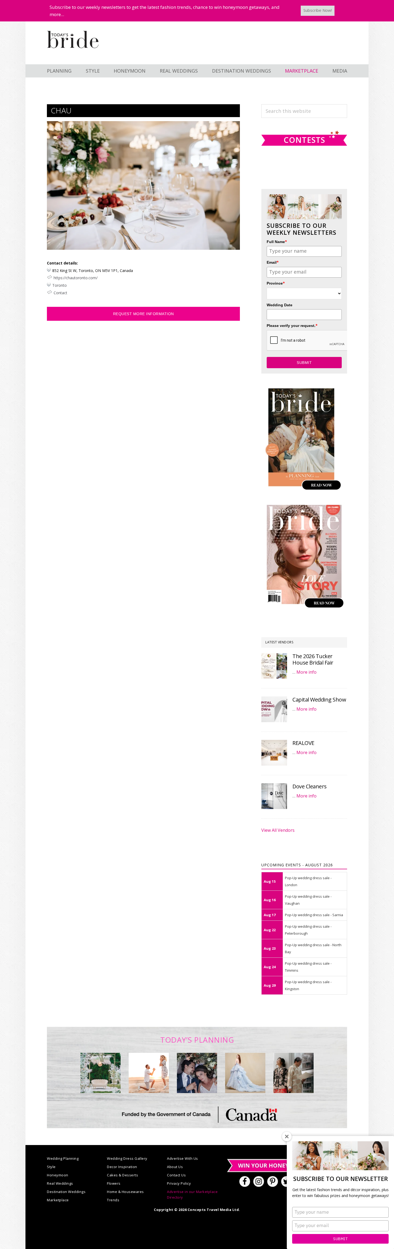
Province (276, 283)
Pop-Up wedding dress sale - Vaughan (308, 900)
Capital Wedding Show (319, 699)
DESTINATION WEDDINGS (241, 71)
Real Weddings (60, 1183)
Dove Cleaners (309, 786)
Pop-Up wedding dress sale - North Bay (313, 948)
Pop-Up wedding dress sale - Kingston (308, 985)
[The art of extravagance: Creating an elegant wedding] (100, 1073)
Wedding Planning (63, 1158)
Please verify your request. (292, 325)
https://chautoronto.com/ (76, 277)
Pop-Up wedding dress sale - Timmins (308, 967)
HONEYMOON (130, 71)
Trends (113, 1200)
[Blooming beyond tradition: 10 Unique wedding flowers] (197, 1073)
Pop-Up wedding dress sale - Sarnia (314, 914)
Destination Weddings (66, 1191)
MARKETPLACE (301, 71)
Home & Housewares (125, 1191)
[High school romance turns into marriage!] (293, 1073)
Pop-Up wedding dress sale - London (308, 881)
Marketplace (58, 1200)
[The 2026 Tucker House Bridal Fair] (274, 666)
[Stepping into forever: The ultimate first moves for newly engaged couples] (149, 1073)
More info (306, 672)
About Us (175, 1166)
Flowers (114, 1183)
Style (51, 1166)
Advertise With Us (182, 1158)
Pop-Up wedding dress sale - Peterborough (308, 930)
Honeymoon (57, 1175)
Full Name (277, 241)
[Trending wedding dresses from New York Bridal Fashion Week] (245, 1073)
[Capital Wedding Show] (274, 709)
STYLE (93, 71)
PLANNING (59, 71)
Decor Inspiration (122, 1166)
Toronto (59, 285)
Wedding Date (279, 305)
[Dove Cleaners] (274, 796)
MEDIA (339, 71)
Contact (60, 292)
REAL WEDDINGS (179, 71)
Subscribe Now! (317, 10)
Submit (340, 1238)
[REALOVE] (274, 753)
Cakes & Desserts (122, 1175)
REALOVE (303, 743)
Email (273, 262)
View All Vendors (278, 830)
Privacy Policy (179, 1183)
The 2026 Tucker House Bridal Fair (312, 659)
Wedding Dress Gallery (127, 1158)
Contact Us (176, 1175)
